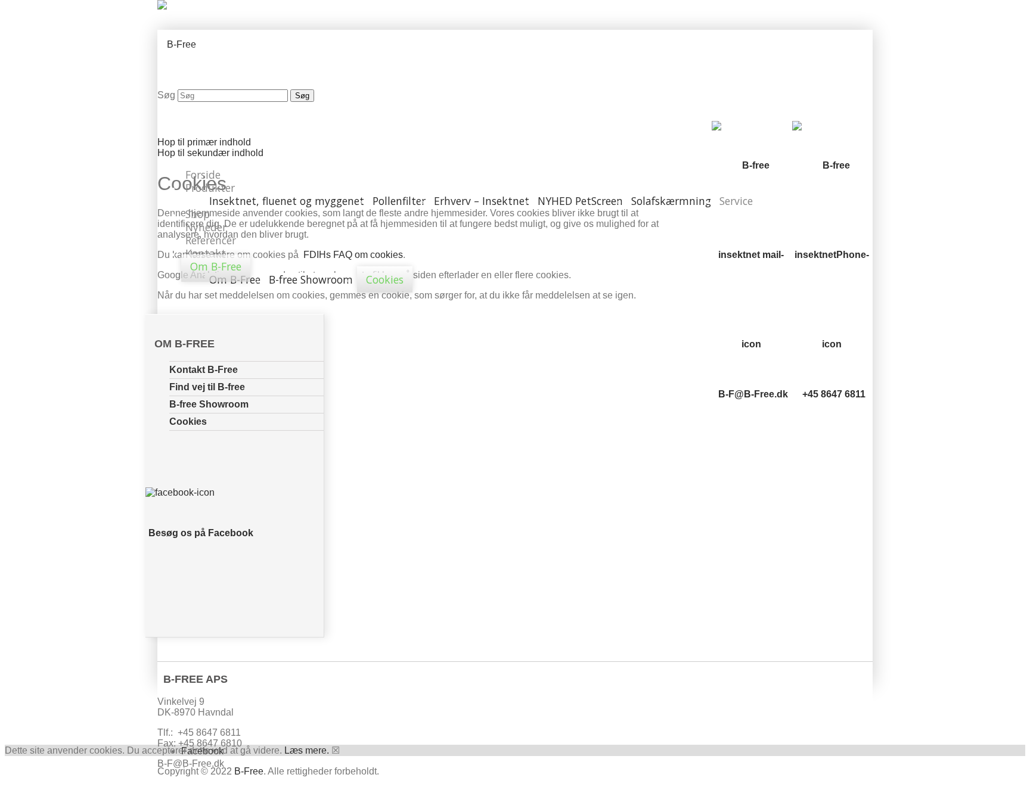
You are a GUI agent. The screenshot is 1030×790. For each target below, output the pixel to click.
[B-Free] (176, 44)
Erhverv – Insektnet (481, 201)
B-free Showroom (311, 279)
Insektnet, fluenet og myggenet (286, 201)
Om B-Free (215, 266)
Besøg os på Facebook (200, 533)
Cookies (385, 279)
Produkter (210, 188)
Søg (166, 95)
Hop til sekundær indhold (210, 153)
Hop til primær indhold (204, 142)
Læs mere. (306, 750)
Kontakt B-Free (203, 370)
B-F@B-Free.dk (753, 394)
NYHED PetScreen (580, 201)
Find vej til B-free (207, 387)
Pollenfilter (399, 201)
